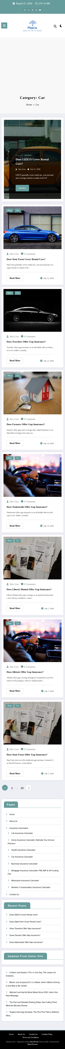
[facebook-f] (25, 9)
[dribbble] (32, 9)
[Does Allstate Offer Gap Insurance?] (32, 640)
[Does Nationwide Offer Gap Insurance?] (32, 475)
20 (22, 788)
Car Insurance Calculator (22, 856)
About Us (13, 821)
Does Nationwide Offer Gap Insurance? (27, 507)
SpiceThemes (32, 1044)
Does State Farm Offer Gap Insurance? (27, 754)
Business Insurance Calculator (24, 863)
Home (12, 814)
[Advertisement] (32, 70)
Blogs (18, 155)
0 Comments (29, 254)
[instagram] (36, 9)
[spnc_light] (61, 26)
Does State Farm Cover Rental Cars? (26, 259)
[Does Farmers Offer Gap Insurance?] (32, 392)
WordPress (34, 1041)
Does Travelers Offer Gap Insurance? (26, 341)
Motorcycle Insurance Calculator (25, 880)
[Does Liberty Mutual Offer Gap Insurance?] (32, 557)
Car (21, 155)
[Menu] (4, 25)
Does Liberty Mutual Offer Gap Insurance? (29, 589)
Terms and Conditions (31, 1037)
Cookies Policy (47, 1034)
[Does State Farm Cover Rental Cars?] (32, 227)
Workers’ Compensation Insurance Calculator (30, 887)
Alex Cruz (22, 169)
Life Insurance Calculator (22, 833)
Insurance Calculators (18, 828)
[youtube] (40, 9)
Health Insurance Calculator (23, 849)
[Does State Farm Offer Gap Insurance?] (32, 722)
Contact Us (14, 894)
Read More (22, 188)
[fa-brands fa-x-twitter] (28, 9)
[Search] (55, 26)
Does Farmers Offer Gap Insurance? (26, 424)
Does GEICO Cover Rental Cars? (32, 161)
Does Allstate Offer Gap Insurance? (25, 672)
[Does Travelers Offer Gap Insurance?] (32, 310)
